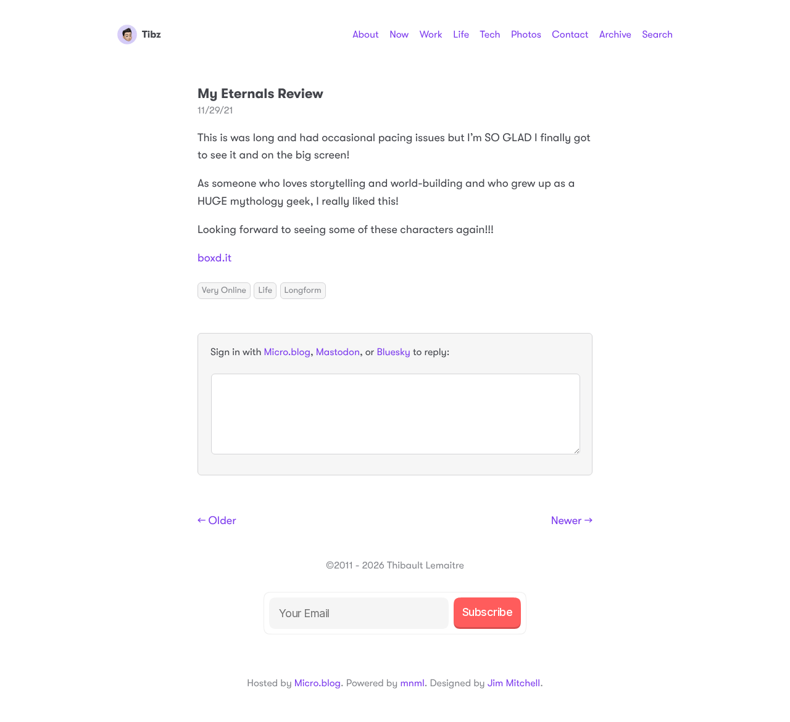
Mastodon (338, 352)
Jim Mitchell (514, 683)
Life (461, 34)
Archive (615, 34)
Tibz (151, 34)
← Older (217, 521)
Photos (526, 34)
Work (431, 34)
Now (399, 34)
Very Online (224, 290)
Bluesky (393, 352)
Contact (570, 34)
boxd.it (214, 258)
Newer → (571, 521)
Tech (490, 34)
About (365, 34)
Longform (303, 290)
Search (657, 34)
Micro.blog (287, 352)
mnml (412, 683)
